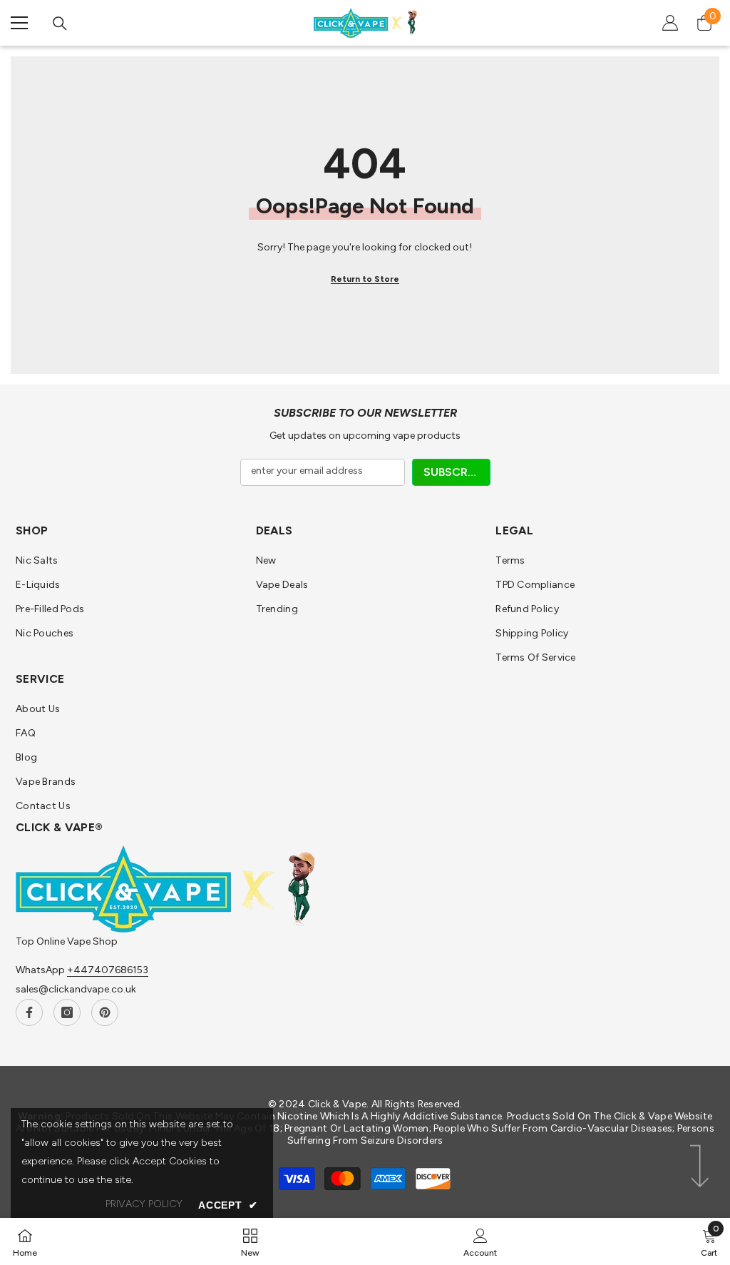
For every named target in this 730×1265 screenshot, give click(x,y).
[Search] (59, 23)
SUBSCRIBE (453, 472)
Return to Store (365, 279)
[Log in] (670, 23)
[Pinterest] (104, 1012)
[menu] (19, 22)
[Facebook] (29, 1012)
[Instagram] (67, 1012)
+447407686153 (107, 970)
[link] (480, 1241)
